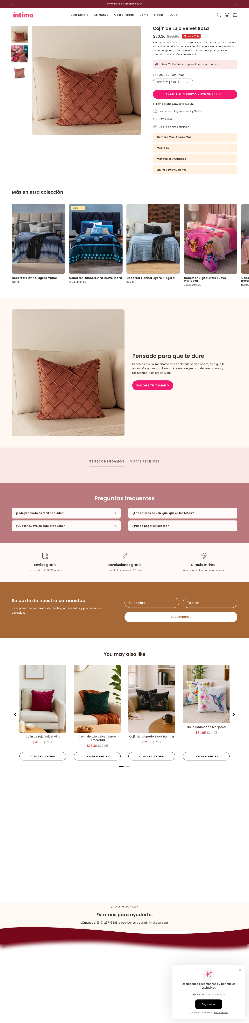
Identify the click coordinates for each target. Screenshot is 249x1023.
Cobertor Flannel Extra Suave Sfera (95, 278)
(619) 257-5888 (107, 922)
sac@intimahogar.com (153, 922)
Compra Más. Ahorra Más (174, 137)
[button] (144, 15)
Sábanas (95, 964)
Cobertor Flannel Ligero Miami (34, 278)
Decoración (96, 970)
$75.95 (130, 282)
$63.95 (16, 282)
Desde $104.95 (77, 282)
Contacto (138, 969)
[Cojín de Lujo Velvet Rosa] (19, 34)
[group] (124, 3)
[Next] (236, 3)
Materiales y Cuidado (171, 159)
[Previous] (12, 3)
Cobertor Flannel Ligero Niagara (150, 278)
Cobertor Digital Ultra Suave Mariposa (205, 279)
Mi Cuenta (138, 975)
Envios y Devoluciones (171, 170)
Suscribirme (180, 617)
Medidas (163, 148)
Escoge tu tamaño (152, 385)
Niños (93, 976)
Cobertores (97, 948)
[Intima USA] (23, 15)
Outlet (93, 982)
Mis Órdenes (140, 980)
